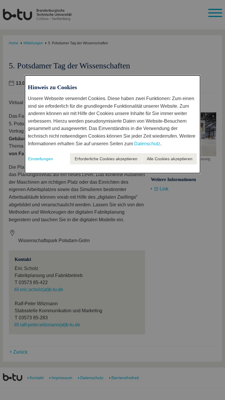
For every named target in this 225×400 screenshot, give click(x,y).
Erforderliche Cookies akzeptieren (106, 158)
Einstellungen (40, 158)
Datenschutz (147, 143)
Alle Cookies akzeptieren (169, 158)
